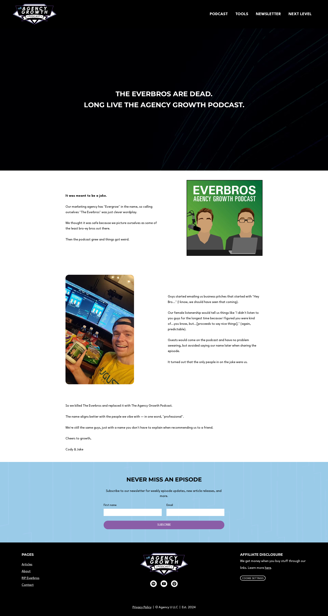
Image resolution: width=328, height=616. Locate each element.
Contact (28, 585)
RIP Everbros (30, 578)
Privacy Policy (141, 607)
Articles (27, 564)
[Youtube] (164, 583)
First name (110, 505)
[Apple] (174, 583)
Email (169, 505)
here (268, 568)
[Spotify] (153, 583)
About (26, 571)
